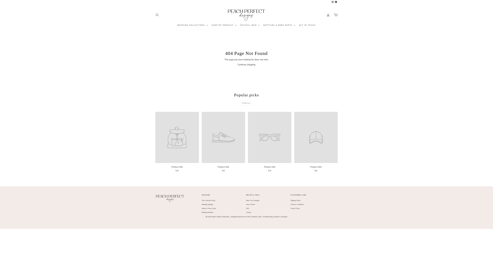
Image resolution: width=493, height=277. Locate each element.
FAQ (247, 208)
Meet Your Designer (253, 200)
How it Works (250, 204)
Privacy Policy (295, 208)
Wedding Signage (207, 204)
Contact (248, 212)
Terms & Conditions (297, 204)
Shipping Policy (296, 200)
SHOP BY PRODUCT (223, 25)
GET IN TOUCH (307, 25)
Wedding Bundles (207, 212)
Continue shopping (246, 65)
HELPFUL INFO (249, 25)
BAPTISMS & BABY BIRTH (278, 25)
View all (246, 103)
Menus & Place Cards (209, 208)
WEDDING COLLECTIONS (191, 25)
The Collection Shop (208, 200)
